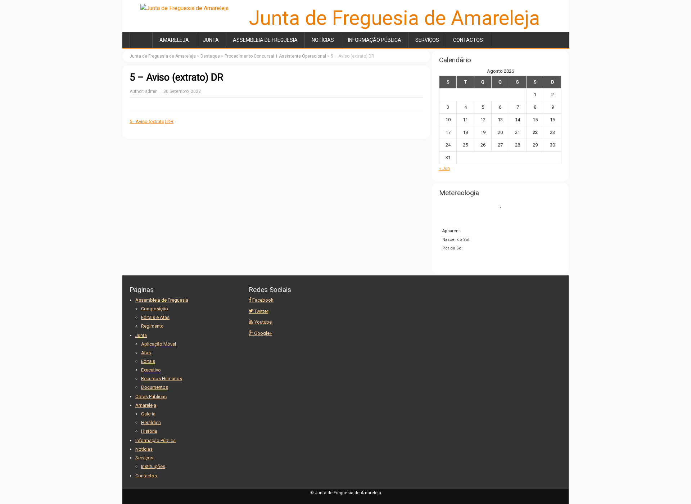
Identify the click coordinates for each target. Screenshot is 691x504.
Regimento (152, 326)
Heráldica (151, 422)
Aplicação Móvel (158, 344)
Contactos (468, 40)
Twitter (260, 311)
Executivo (151, 370)
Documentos (154, 387)
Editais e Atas (155, 317)
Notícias (323, 40)
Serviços (427, 40)
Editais (148, 361)
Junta (211, 40)
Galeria (148, 414)
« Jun (444, 168)
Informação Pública (374, 40)
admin (151, 91)
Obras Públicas (151, 396)
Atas (146, 352)
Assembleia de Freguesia (265, 40)
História (149, 431)
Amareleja (174, 40)
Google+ (262, 333)
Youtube (262, 322)
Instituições (153, 466)
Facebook (262, 300)
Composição (154, 308)
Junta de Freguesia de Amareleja (394, 18)
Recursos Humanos (161, 378)
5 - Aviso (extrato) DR (151, 121)
